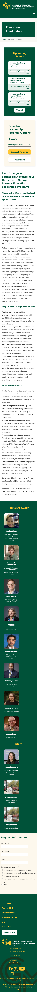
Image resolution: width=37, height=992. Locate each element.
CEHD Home (6, 903)
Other (5, 885)
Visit (4, 922)
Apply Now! (20, 160)
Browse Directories (9, 917)
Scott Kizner (11, 734)
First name (5, 843)
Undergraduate (19, 145)
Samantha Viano (11, 708)
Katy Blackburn (11, 767)
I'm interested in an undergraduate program (19, 873)
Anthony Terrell (11, 681)
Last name (5, 851)
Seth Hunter (11, 596)
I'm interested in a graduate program (17, 870)
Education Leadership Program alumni (16, 491)
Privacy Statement (12, 987)
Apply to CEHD (7, 908)
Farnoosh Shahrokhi (11, 564)
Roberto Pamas (11, 651)
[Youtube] (22, 969)
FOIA (18, 989)
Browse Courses (8, 913)
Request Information (19, 152)
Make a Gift (6, 927)
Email (3, 859)
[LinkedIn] (12, 973)
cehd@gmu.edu (14, 962)
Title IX (5, 985)
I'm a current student (11, 876)
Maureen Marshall (11, 625)
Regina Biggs (11, 531)
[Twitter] (16, 969)
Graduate (19, 139)
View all (19, 110)
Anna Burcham (11, 797)
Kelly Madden (11, 825)
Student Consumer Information (23, 985)
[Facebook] (11, 969)
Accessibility (26, 987)
